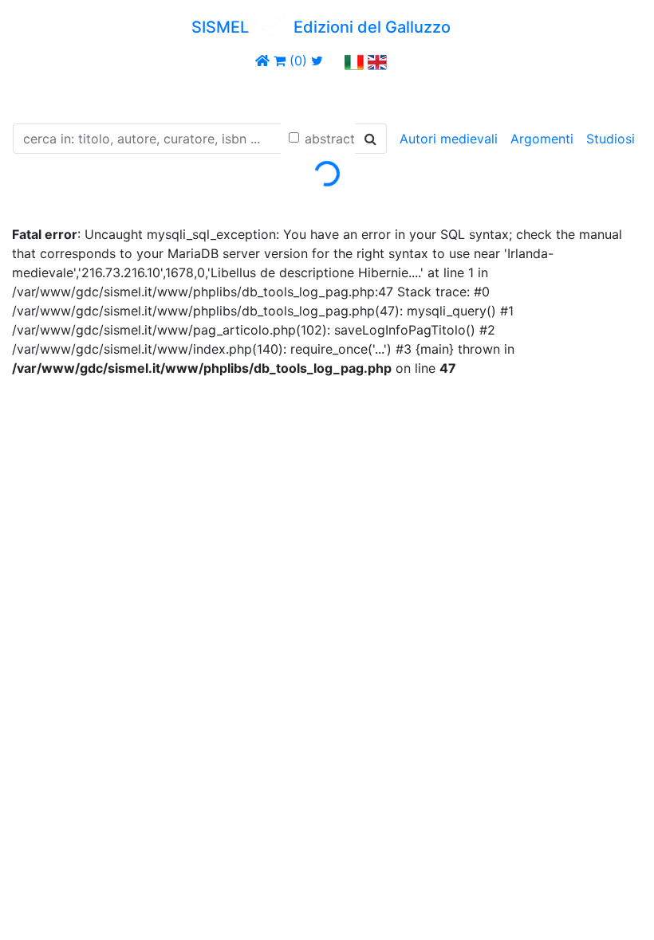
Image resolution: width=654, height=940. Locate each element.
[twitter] (317, 61)
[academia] (334, 61)
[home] (262, 61)
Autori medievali (449, 139)
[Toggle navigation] (35, 94)
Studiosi (610, 139)
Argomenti (541, 139)
